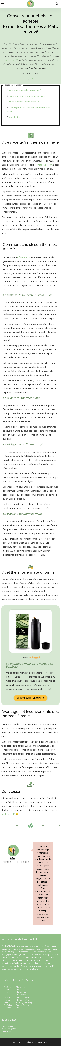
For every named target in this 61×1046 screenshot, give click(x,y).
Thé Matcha (21, 992)
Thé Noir (7, 1000)
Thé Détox (8, 1005)
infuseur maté (23, 257)
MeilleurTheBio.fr (8, 946)
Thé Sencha (21, 994)
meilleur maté (8, 814)
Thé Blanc (7, 994)
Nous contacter (8, 1026)
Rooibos (7, 997)
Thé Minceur (21, 987)
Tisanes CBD (21, 1007)
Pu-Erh (6, 1002)
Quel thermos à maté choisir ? (24, 101)
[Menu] (3, 4)
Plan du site (6, 1031)
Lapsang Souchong (24, 1002)
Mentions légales (9, 1028)
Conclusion (14, 117)
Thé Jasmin (8, 1007)
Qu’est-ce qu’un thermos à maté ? (26, 90)
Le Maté (7, 989)
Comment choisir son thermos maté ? (28, 95)
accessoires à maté (10, 60)
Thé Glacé (20, 989)
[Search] (56, 4)
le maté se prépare (44, 164)
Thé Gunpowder (23, 997)
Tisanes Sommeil (23, 1005)
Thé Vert (7, 992)
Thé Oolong (8, 987)
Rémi (34, 79)
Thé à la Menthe (22, 1000)
